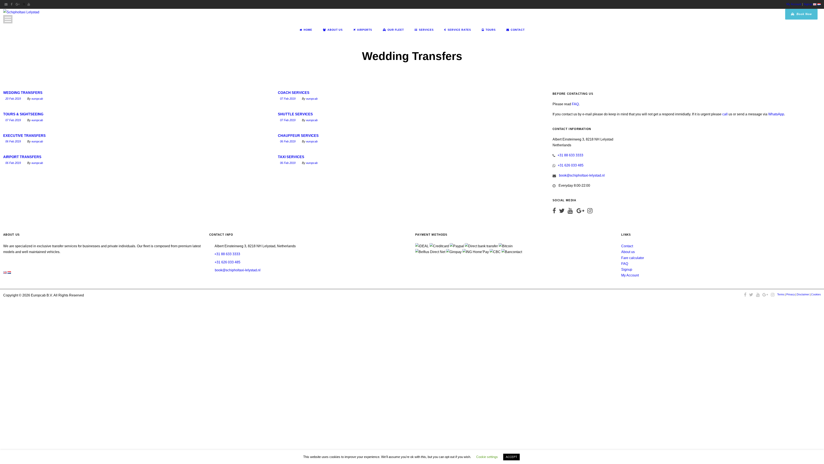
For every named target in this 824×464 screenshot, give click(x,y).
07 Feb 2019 (287, 98)
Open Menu (7, 19)
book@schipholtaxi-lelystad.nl (582, 175)
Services (426, 29)
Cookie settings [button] (487, 457)
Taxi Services (291, 157)
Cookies (816, 294)
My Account (793, 4)
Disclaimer (803, 294)
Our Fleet (396, 29)
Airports (364, 29)
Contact (518, 29)
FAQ (575, 104)
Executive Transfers (24, 135)
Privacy (790, 294)
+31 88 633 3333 (570, 155)
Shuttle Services (295, 114)
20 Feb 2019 (13, 98)
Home (308, 29)
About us (628, 252)
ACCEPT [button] (511, 457)
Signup (808, 4)
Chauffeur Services (298, 135)
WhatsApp (776, 114)
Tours (491, 29)
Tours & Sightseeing (23, 114)
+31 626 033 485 (570, 165)
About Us (335, 29)
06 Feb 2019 (13, 141)
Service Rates (459, 29)
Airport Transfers (22, 157)
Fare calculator (632, 258)
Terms (780, 294)
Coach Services (293, 93)
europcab (37, 98)
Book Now (803, 14)
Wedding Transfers (22, 93)
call (725, 114)
